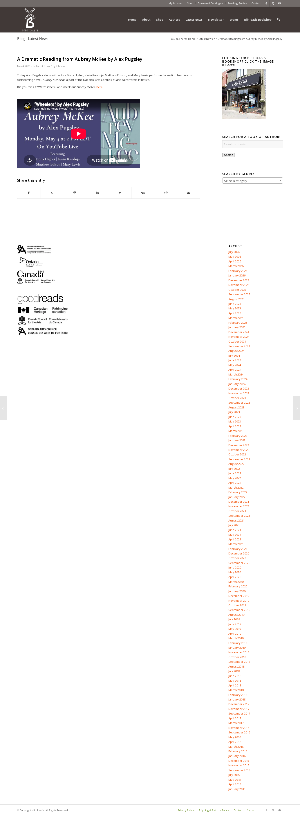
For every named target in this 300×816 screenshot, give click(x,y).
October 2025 (237, 290)
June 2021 (234, 530)
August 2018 (236, 666)
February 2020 (237, 586)
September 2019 (239, 610)
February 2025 (237, 323)
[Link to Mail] (279, 3)
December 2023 (238, 388)
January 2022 (237, 497)
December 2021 (238, 502)
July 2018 (234, 671)
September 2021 (239, 516)
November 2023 (238, 393)
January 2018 (237, 699)
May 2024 (234, 365)
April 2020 (234, 577)
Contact (256, 3)
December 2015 (238, 761)
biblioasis (61, 66)
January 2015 (237, 789)
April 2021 (234, 539)
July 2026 (234, 252)
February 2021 (237, 549)
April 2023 (234, 426)
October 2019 (237, 605)
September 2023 (239, 402)
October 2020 (237, 558)
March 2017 (236, 723)
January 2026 (237, 275)
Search (228, 155)
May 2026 (234, 256)
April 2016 (234, 742)
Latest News (43, 66)
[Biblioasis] (30, 19)
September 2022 (239, 459)
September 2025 (239, 294)
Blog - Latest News (32, 38)
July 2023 (234, 412)
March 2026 (236, 266)
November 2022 (238, 450)
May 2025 (234, 308)
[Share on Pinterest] (74, 193)
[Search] (278, 19)
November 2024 (238, 337)
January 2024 (237, 384)
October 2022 (237, 454)
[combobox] (252, 180)
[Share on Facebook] (28, 193)
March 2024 (236, 374)
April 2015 (234, 784)
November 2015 (238, 765)
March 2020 (236, 582)
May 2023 (234, 421)
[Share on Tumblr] (120, 193)
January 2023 (237, 440)
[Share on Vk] (143, 193)
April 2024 (234, 370)
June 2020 (234, 567)
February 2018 (237, 695)
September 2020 (239, 563)
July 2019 (234, 619)
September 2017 (239, 713)
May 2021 (234, 534)
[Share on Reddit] (165, 193)
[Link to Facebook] (266, 3)
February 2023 (237, 436)
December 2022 (238, 445)
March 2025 (236, 318)
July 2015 (234, 775)
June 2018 (234, 676)
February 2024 (237, 379)
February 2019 (237, 643)
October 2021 (237, 511)
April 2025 (234, 313)
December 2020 (238, 553)
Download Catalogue (210, 3)
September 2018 (239, 662)
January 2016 (237, 756)
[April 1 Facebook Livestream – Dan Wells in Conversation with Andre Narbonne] (3, 408)
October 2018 (237, 657)
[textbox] (252, 181)
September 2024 (239, 346)
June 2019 (234, 624)
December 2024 (238, 332)
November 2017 (238, 709)
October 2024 (237, 341)
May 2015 (234, 780)
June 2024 (234, 360)
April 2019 (234, 633)
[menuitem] (175, 3)
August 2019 (236, 615)
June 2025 (234, 304)
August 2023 (236, 407)
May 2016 (234, 737)
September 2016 (239, 732)
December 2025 (238, 280)
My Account (176, 3)
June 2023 (234, 417)
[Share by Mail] (188, 193)
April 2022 (234, 483)
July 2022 (234, 469)
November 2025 (238, 285)
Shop (190, 3)
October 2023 (237, 398)
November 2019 (238, 601)
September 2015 (239, 770)
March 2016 (236, 747)
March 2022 (236, 487)
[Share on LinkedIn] (97, 193)
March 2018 (236, 690)
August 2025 (236, 299)
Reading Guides (237, 3)
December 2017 (238, 704)
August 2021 (236, 520)
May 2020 (234, 572)
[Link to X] (273, 3)
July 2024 (234, 355)
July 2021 (234, 525)
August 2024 (236, 351)
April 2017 (234, 718)
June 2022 (234, 473)
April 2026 (234, 261)
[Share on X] (51, 193)
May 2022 (234, 478)
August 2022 (236, 464)
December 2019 (238, 596)
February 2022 (237, 492)
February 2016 (237, 751)
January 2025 (237, 327)
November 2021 (238, 506)
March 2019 (236, 638)
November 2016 (238, 728)
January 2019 (237, 648)
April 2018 (234, 685)
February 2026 (237, 271)
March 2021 (236, 544)
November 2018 (238, 652)
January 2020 (237, 591)
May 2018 (234, 680)
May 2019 (234, 629)
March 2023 (236, 431)
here (99, 87)
